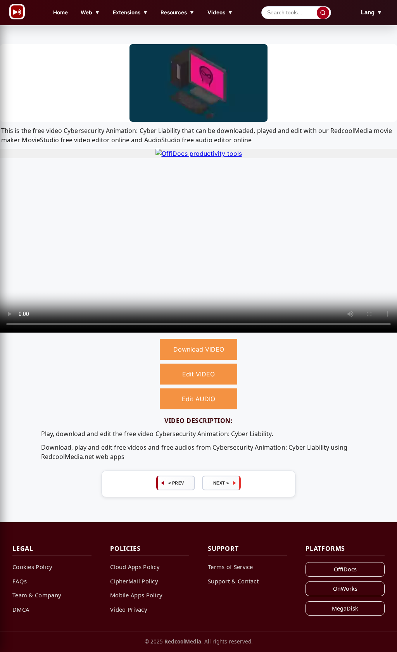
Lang (371, 12)
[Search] (323, 13)
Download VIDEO (198, 349)
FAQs (19, 581)
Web (90, 12)
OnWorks (345, 588)
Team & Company (36, 595)
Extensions (130, 12)
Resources (178, 12)
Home (60, 12)
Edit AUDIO (198, 399)
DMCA (20, 609)
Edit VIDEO (198, 374)
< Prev (176, 483)
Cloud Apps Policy (135, 567)
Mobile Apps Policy (136, 595)
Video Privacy (128, 609)
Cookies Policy (32, 567)
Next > (221, 483)
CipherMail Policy (134, 581)
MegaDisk (345, 608)
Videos (220, 12)
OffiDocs (345, 569)
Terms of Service (230, 567)
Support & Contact (233, 581)
